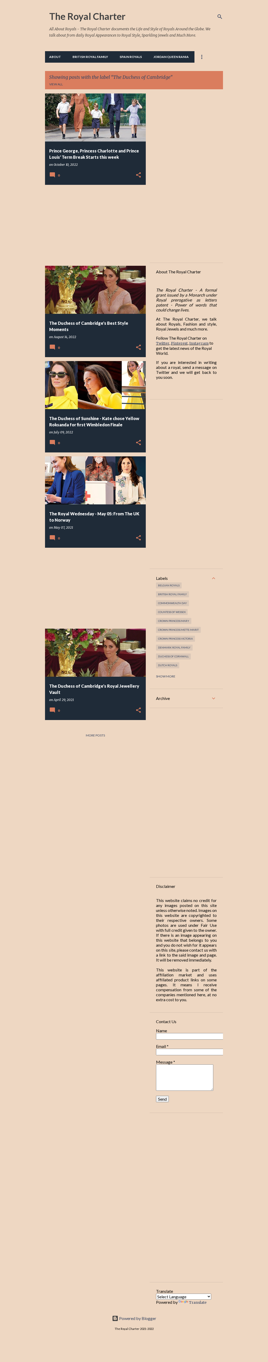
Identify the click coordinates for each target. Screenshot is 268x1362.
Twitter (162, 343)
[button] (138, 175)
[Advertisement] (93, 225)
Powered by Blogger (137, 1318)
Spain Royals (131, 57)
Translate (197, 1302)
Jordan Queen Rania (171, 57)
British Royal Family (90, 57)
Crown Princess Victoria (175, 638)
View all (56, 84)
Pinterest (179, 343)
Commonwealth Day (172, 603)
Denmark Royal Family (174, 647)
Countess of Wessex (172, 612)
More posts (95, 735)
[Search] (220, 16)
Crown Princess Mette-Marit (178, 629)
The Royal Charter (87, 16)
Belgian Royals (169, 585)
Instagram (199, 343)
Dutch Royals (167, 665)
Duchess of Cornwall (173, 656)
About (55, 57)
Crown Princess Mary (173, 620)
